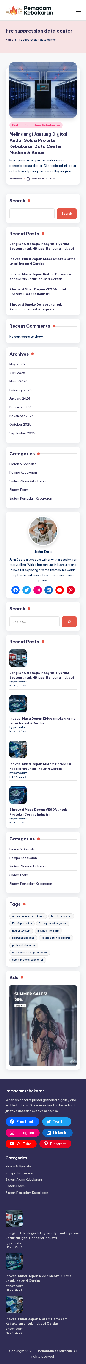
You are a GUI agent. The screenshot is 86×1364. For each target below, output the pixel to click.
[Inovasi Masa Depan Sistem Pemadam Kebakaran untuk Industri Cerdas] (18, 749)
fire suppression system (53, 923)
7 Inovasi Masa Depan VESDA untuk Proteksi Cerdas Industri (38, 291)
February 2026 (20, 390)
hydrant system (21, 930)
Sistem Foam (18, 490)
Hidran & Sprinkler (22, 464)
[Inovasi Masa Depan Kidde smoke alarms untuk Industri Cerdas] (18, 703)
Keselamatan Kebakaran (56, 937)
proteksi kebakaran (24, 945)
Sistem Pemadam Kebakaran (36, 125)
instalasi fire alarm (48, 930)
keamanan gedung (23, 937)
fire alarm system (61, 916)
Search (17, 200)
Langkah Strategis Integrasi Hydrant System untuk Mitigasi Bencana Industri (41, 246)
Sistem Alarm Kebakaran (27, 481)
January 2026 (19, 398)
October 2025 (20, 424)
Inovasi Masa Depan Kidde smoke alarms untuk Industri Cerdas (42, 261)
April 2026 (17, 373)
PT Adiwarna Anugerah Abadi (29, 952)
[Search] (69, 621)
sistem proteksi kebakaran (28, 959)
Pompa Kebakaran (23, 472)
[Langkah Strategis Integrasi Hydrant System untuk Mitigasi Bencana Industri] (18, 658)
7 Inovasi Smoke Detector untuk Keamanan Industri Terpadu (35, 306)
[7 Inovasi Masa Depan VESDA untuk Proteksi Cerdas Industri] (18, 795)
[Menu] (78, 10)
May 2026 (17, 364)
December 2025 (21, 407)
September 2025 (22, 433)
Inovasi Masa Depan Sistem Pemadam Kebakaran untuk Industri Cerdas (40, 276)
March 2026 (18, 381)
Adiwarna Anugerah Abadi (28, 916)
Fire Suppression (22, 923)
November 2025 (21, 416)
